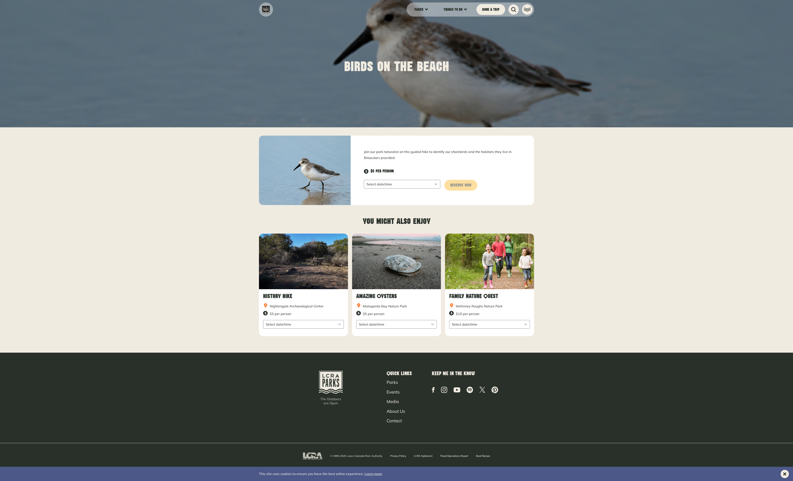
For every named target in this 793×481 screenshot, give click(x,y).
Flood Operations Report (454, 455)
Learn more (373, 474)
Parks (392, 382)
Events (393, 392)
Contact (394, 420)
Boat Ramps (483, 455)
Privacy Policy (398, 455)
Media (393, 401)
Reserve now (460, 185)
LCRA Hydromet (423, 455)
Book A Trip (490, 9)
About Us (396, 411)
